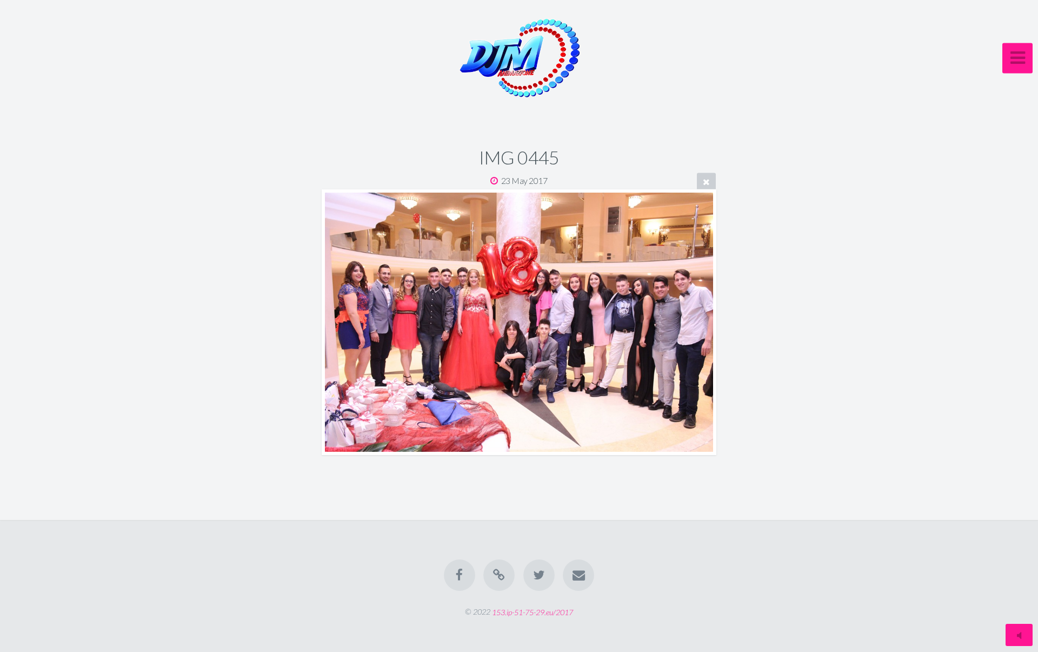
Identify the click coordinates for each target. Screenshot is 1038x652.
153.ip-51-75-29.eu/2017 (532, 611)
